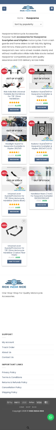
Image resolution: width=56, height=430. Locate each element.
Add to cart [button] (41, 159)
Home (20, 18)
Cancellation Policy (11, 387)
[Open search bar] (28, 428)
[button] (4, 9)
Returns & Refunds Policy (14, 382)
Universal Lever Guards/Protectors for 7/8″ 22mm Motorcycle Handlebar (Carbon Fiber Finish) (14, 250)
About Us (6, 352)
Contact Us (8, 357)
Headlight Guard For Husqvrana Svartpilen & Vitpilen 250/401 (14, 146)
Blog (34, 407)
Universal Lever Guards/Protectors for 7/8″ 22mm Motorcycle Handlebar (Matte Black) (14, 197)
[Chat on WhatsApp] (50, 417)
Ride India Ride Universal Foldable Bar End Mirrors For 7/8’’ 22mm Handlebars (14, 95)
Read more (14, 110)
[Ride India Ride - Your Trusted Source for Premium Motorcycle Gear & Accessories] (28, 8)
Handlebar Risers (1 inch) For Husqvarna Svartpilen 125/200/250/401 (42, 196)
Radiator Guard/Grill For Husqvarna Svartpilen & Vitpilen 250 (41, 94)
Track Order (8, 347)
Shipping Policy (9, 392)
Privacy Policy (9, 372)
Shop (28, 407)
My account (8, 342)
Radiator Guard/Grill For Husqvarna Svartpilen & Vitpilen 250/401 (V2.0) (41, 146)
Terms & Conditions (12, 377)
